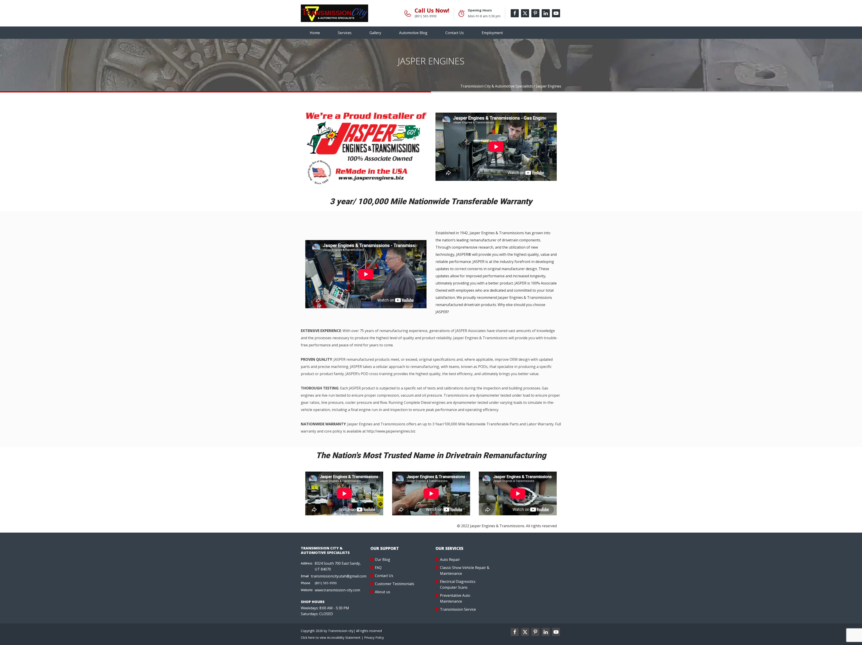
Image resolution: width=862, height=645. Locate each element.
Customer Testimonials (394, 583)
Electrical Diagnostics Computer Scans (457, 584)
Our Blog (382, 559)
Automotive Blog (413, 32)
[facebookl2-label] (515, 632)
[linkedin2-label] (546, 632)
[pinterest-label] (535, 13)
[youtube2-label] (556, 632)
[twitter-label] (525, 13)
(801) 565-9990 (426, 16)
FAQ (378, 567)
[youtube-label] (556, 13)
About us (382, 591)
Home (315, 32)
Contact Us (454, 32)
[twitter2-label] (525, 632)
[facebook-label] (515, 13)
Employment (492, 32)
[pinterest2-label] (535, 632)
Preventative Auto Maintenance (455, 598)
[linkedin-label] (546, 13)
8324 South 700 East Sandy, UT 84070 (338, 566)
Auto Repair (450, 559)
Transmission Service (458, 609)
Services (345, 32)
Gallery (375, 32)
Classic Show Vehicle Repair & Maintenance (464, 570)
